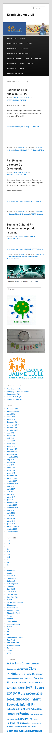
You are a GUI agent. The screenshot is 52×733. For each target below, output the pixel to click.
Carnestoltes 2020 (13, 394)
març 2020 (11, 414)
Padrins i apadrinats (14, 637)
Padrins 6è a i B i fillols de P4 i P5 (17, 92)
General (21, 148)
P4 (8, 632)
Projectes (24, 48)
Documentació (12, 608)
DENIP (9, 600)
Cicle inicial (11, 578)
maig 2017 (11, 489)
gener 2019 (11, 446)
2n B (8, 554)
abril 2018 (10, 465)
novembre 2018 (13, 451)
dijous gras (11, 605)
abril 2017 (10, 491)
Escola (22, 38)
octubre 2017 (12, 481)
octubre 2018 (12, 454)
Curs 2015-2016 (18, 682)
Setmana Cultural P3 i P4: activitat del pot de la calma (21, 228)
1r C (8, 546)
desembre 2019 (12, 422)
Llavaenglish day (13, 624)
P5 (8, 634)
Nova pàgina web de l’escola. (18, 391)
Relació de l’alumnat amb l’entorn (18, 53)
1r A (8, 541)
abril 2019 (10, 438)
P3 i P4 (30, 150)
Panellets (26, 723)
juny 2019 (10, 433)
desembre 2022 (12, 409)
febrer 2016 (11, 521)
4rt (8, 562)
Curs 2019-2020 (12, 597)
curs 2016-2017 (12, 591)
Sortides (40, 214)
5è (7, 565)
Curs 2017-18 (12, 594)
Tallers (9, 650)
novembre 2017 (13, 478)
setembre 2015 (12, 531)
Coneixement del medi (15, 678)
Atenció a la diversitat (14, 58)
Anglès (9, 573)
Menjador (31, 63)
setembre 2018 (12, 457)
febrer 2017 (11, 497)
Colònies (10, 586)
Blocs (22, 68)
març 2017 (11, 494)
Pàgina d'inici (12, 38)
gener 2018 (11, 473)
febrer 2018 (11, 470)
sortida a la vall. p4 (14, 399)
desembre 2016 (12, 502)
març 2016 (11, 518)
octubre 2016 (12, 505)
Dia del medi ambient (15, 602)
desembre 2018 (12, 449)
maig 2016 (11, 513)
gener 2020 (11, 419)
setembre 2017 (12, 483)
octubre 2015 (12, 529)
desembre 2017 (12, 475)
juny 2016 (10, 510)
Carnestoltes (11, 576)
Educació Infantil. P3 (21, 704)
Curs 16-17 (28, 678)
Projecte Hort (36, 723)
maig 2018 (11, 462)
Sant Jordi (11, 640)
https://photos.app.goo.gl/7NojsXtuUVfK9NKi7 (23, 126)
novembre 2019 (13, 425)
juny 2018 (10, 459)
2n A (8, 551)
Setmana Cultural (13, 259)
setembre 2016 (12, 507)
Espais (29, 43)
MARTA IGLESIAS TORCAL (16, 100)
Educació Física (13, 610)
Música (9, 626)
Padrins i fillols (38, 150)
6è (37, 148)
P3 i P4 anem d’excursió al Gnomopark (15, 164)
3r (7, 559)
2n (8, 549)
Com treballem (12, 48)
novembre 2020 (13, 411)
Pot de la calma (33, 256)
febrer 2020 (11, 417)
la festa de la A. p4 (14, 397)
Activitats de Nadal (14, 389)
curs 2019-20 (24, 694)
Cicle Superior (12, 583)
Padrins (35, 719)
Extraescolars (12, 68)
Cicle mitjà (11, 581)
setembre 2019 (12, 430)
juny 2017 (10, 486)
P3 (8, 629)
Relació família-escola (33, 58)
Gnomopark (26, 214)
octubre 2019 (12, 427)
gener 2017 (11, 499)
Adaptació (11, 570)
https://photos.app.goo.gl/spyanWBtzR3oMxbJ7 (24, 201)
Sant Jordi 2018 (13, 642)
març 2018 (11, 467)
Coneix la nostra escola (15, 43)
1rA (9, 663)
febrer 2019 (11, 443)
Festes (22, 63)
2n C (8, 557)
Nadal (18, 719)
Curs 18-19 (11, 589)
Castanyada (22, 668)
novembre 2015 (13, 526)
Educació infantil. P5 (18, 709)
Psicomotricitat (20, 727)
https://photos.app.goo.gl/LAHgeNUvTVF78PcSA (25, 249)
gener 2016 (11, 523)
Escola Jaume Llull (20, 14)
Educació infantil (21, 150)
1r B (8, 543)
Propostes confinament (15, 73)
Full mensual (11, 63)
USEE (9, 653)
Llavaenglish (12, 621)
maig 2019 (11, 435)
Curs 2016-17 (32, 682)
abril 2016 (10, 515)
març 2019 (11, 441)
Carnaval (35, 663)
